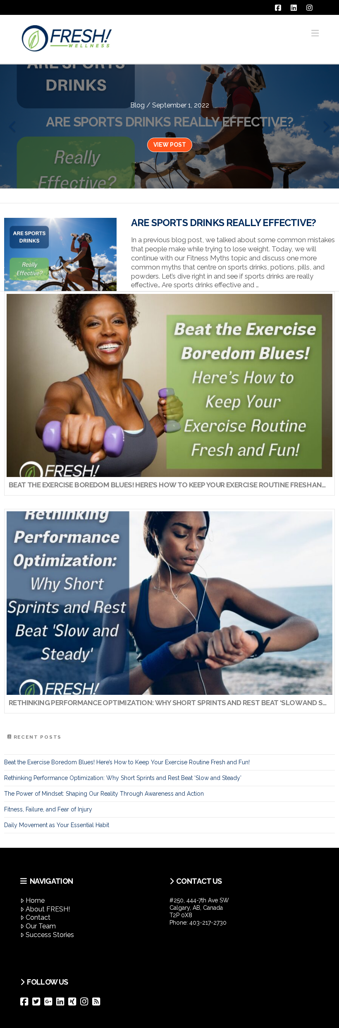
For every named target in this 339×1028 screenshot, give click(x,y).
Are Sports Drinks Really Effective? (223, 223)
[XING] (74, 1001)
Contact (38, 917)
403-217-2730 (208, 922)
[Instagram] (86, 1001)
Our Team (41, 926)
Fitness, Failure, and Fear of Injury (48, 809)
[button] (315, 33)
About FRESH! (48, 909)
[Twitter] (38, 1001)
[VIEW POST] (60, 254)
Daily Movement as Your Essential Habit (56, 825)
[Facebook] (26, 1001)
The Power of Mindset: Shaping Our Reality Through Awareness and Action (104, 793)
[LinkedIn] (62, 1001)
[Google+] (50, 1001)
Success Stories (50, 935)
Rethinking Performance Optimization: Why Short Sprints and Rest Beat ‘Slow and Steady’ (122, 778)
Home (35, 900)
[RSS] (98, 1001)
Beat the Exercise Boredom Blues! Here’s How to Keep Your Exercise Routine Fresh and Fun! (127, 762)
